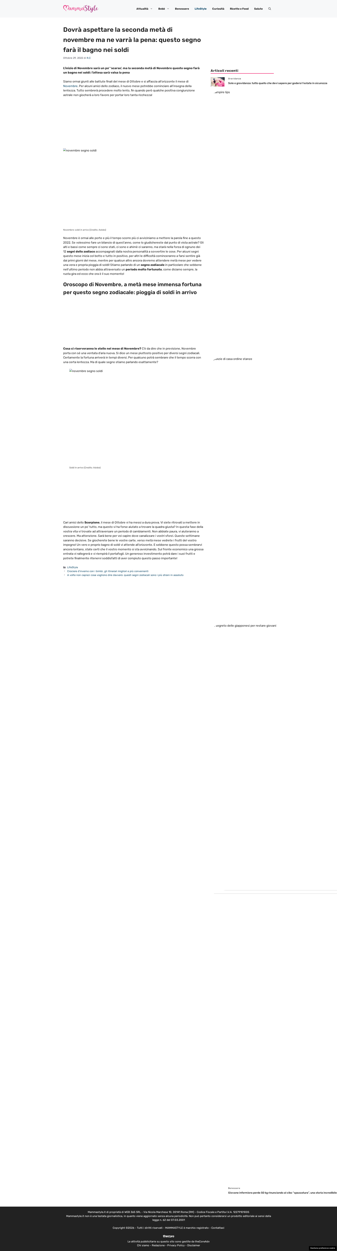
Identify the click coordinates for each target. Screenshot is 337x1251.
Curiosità (218, 8)
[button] (270, 9)
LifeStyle (201, 8)
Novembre (70, 86)
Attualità (142, 8)
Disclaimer (193, 1245)
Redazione (158, 1245)
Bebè (161, 8)
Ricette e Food (239, 8)
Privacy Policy (176, 1245)
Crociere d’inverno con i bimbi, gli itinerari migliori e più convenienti (107, 571)
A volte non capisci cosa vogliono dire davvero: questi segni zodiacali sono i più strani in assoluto (125, 575)
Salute (258, 8)
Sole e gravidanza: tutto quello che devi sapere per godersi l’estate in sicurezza (277, 83)
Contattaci (217, 1227)
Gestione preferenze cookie (322, 1248)
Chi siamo (143, 1245)
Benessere (182, 8)
